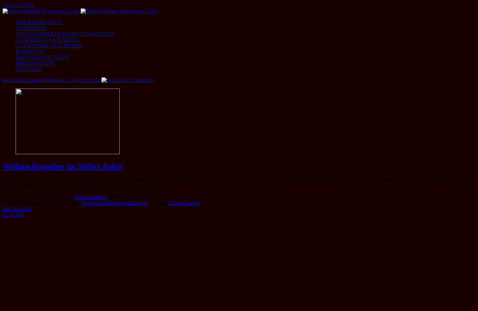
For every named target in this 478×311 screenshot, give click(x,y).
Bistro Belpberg (91, 197)
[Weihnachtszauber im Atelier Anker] (68, 152)
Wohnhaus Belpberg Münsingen (114, 203)
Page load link (17, 208)
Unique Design (184, 203)
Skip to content (18, 5)
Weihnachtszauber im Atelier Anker (63, 166)
